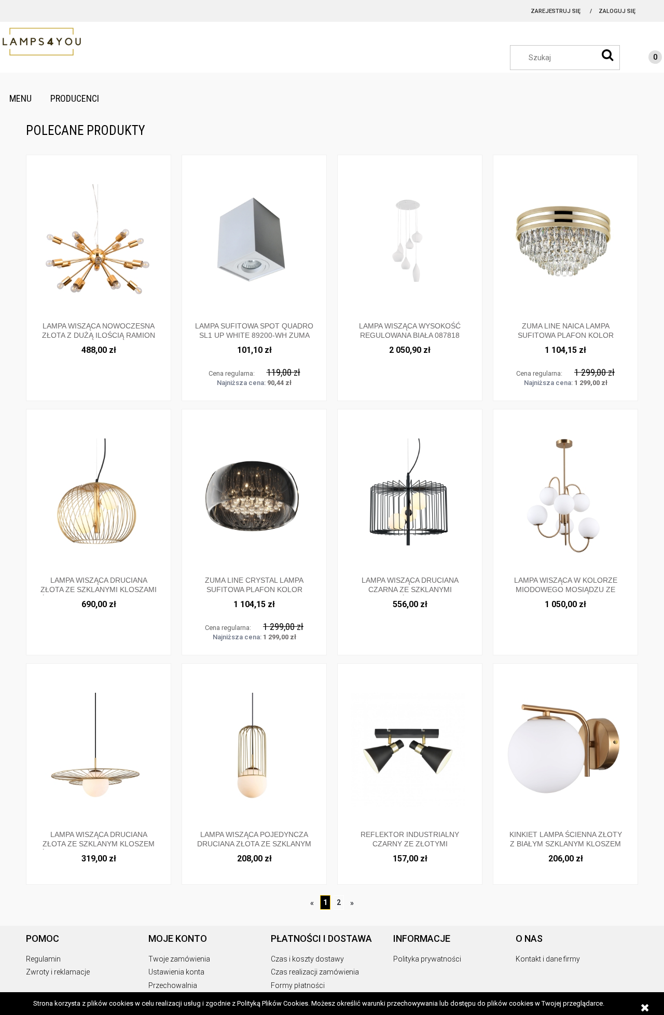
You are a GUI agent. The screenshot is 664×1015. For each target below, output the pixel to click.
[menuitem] (20, 98)
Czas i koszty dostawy (307, 959)
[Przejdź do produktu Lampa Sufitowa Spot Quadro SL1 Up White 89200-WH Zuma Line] (254, 241)
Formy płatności (298, 985)
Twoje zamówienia (179, 959)
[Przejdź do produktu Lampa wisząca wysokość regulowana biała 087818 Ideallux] (410, 241)
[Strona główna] (52, 42)
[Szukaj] (607, 55)
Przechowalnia (172, 985)
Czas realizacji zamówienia (315, 972)
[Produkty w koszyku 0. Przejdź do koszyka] (645, 58)
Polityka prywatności (427, 959)
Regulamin (43, 959)
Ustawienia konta (176, 972)
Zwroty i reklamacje (58, 972)
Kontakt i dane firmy (548, 959)
